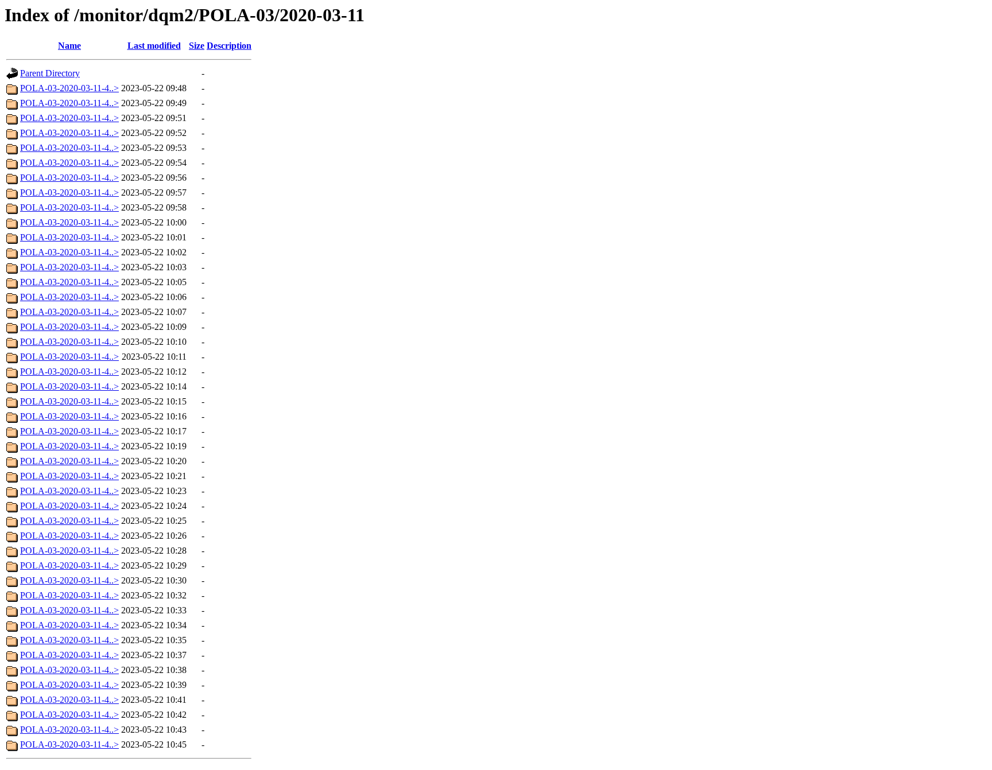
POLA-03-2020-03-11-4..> (69, 88)
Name (69, 45)
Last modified (154, 45)
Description (229, 45)
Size (196, 45)
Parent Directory (50, 73)
